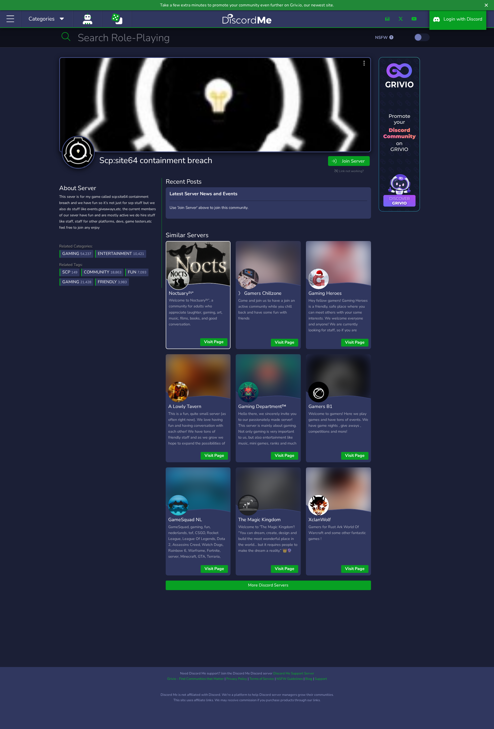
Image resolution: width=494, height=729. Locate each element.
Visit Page (214, 342)
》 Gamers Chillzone (259, 293)
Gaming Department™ (262, 406)
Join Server (353, 161)
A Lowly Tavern (184, 406)
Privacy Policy (236, 679)
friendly (112, 282)
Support (321, 679)
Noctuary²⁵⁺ (181, 293)
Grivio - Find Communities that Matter (195, 679)
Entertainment (121, 253)
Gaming (76, 253)
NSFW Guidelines (289, 679)
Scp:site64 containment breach (155, 160)
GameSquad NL (185, 519)
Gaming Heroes (325, 293)
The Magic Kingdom (259, 519)
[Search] (66, 36)
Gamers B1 (320, 406)
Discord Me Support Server (293, 673)
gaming (76, 282)
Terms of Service (261, 679)
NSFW (382, 37)
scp (69, 272)
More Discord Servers (268, 585)
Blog (308, 679)
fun (137, 272)
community (102, 272)
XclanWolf (319, 519)
